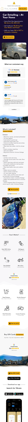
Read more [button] (7, 88)
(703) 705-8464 (15, 378)
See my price (22, 8)
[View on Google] (5, 82)
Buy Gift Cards (15, 373)
